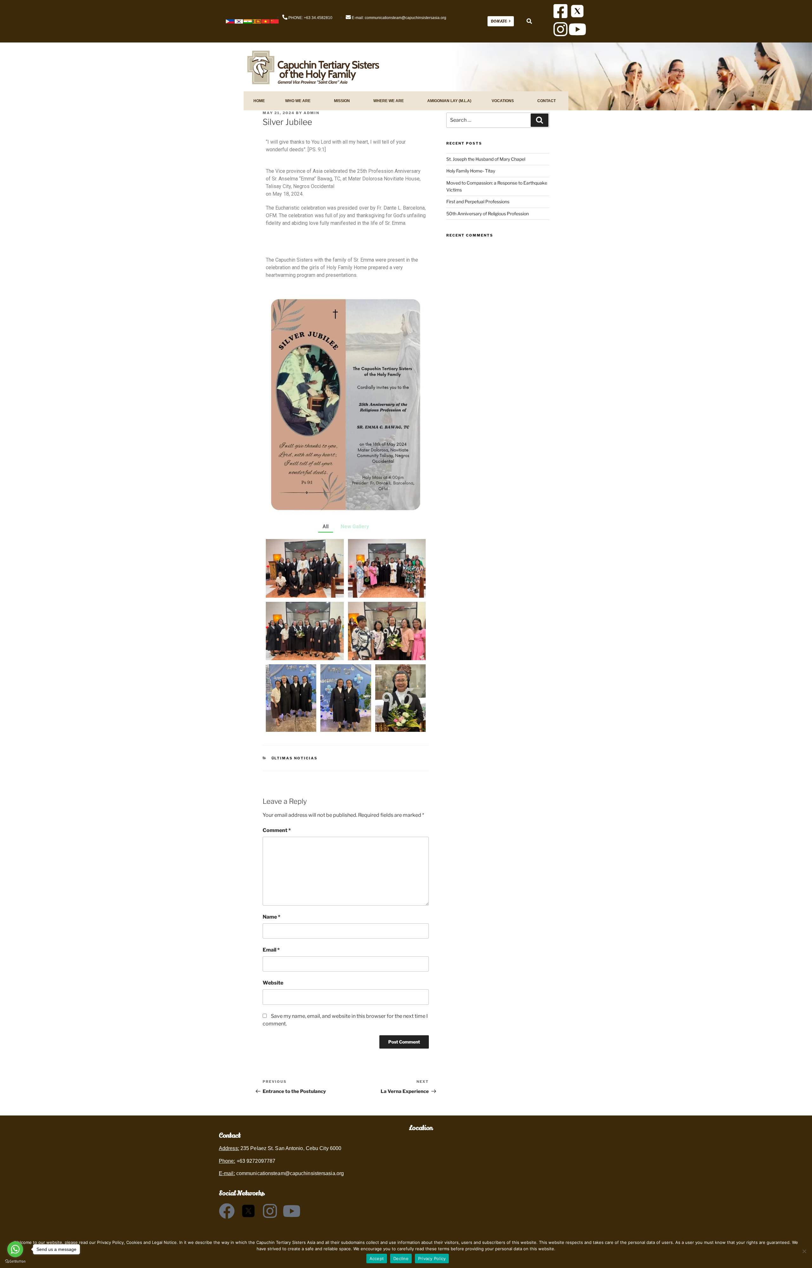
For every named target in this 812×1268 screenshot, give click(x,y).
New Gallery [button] (355, 526)
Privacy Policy (432, 1258)
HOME (259, 101)
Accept (377, 1258)
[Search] (539, 120)
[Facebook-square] (560, 11)
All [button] (326, 526)
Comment (277, 830)
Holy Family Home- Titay (470, 170)
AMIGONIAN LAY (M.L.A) (449, 101)
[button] (529, 21)
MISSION (342, 101)
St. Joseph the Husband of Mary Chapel (485, 159)
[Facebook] (227, 1211)
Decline (401, 1258)
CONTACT (546, 101)
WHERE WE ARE (388, 101)
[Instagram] (560, 29)
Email (271, 950)
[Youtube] (577, 29)
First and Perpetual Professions (477, 201)
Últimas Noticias (295, 758)
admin (311, 113)
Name (271, 917)
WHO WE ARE (298, 101)
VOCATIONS (503, 101)
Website (273, 983)
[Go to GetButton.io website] (15, 1261)
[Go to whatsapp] (15, 1249)
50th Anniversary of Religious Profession (487, 213)
